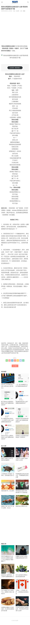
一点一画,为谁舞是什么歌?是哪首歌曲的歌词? (22, 385)
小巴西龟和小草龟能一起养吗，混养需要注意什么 (7, 474)
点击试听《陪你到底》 (15, 67)
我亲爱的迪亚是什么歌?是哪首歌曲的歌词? (22, 402)
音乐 (24, 11)
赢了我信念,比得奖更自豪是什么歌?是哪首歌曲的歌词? (7, 403)
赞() (15, 366)
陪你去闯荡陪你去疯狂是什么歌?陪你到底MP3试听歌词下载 (15, 352)
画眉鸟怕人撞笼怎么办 (21, 506)
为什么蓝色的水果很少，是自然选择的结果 (22, 575)
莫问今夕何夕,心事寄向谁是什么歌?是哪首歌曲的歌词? (7, 437)
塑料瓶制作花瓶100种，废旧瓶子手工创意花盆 (22, 491)
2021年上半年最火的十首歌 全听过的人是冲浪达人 (7, 386)
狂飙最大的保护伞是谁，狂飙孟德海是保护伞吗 (22, 557)
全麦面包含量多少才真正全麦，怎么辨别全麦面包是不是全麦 (7, 608)
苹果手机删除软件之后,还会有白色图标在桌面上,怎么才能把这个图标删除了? (7, 558)
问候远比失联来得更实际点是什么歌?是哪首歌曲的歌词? (22, 420)
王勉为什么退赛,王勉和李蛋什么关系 (22, 459)
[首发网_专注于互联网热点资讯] (15, 2)
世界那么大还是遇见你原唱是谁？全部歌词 (22, 436)
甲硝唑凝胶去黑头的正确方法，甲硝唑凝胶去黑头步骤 (22, 475)
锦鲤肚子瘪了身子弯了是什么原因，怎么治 (7, 507)
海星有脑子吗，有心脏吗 (7, 491)
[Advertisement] (15, 28)
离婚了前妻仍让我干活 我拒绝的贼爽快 (7, 459)
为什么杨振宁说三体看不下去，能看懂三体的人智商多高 (7, 591)
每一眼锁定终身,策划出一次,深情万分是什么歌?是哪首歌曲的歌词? (7, 420)
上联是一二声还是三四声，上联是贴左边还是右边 (22, 591)
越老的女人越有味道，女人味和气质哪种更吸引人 (7, 575)
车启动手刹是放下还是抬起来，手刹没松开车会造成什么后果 (22, 608)
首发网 (11, 351)
